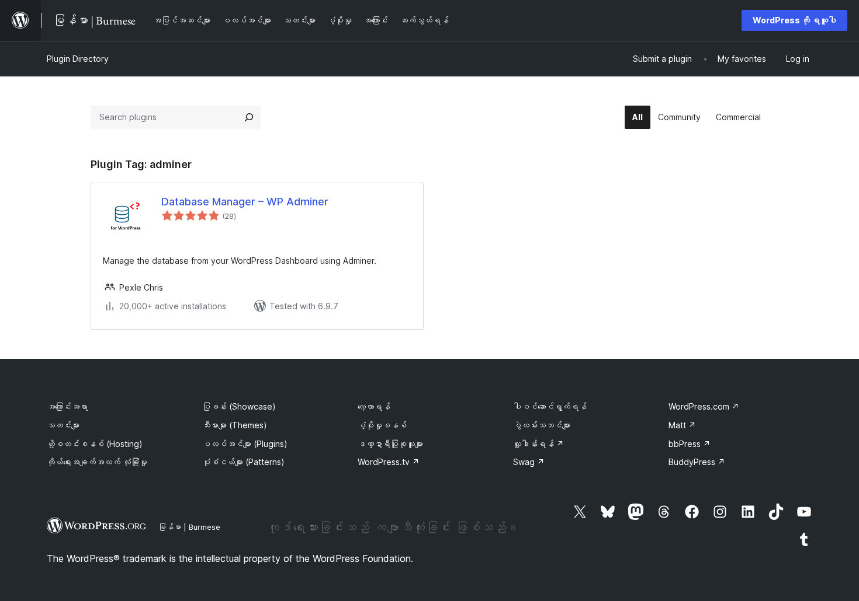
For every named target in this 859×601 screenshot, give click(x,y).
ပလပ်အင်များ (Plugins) (245, 444)
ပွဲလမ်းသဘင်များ (541, 425)
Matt (682, 425)
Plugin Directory (78, 59)
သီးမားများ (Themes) (234, 425)
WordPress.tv (389, 462)
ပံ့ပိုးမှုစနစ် (382, 425)
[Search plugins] (249, 117)
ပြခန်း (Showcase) (239, 406)
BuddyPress (697, 462)
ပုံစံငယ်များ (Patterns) (243, 462)
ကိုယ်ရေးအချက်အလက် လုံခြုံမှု (97, 462)
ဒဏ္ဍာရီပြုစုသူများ (390, 444)
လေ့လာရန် (374, 406)
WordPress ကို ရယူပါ (794, 20)
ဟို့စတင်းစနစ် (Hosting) (95, 444)
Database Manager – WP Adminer (244, 201)
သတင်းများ (63, 425)
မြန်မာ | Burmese (189, 527)
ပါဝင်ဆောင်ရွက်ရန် (550, 406)
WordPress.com (704, 406)
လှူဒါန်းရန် (538, 444)
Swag (529, 462)
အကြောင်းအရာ (67, 406)
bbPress (690, 444)
